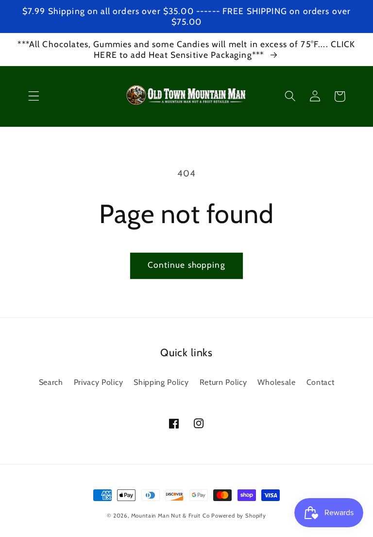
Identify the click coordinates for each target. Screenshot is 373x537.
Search (51, 382)
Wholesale (276, 382)
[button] (33, 96)
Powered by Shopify (238, 515)
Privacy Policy (98, 382)
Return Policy (223, 382)
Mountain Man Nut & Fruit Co (170, 515)
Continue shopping (186, 265)
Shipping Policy (161, 382)
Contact (320, 382)
